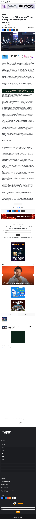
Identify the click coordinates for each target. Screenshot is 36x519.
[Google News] (20, 207)
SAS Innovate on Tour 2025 (5, 488)
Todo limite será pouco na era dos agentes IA (16, 317)
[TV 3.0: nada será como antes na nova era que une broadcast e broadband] (5, 382)
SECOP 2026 (3, 478)
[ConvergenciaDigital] (6, 2)
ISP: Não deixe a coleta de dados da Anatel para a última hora (15, 283)
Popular (26, 314)
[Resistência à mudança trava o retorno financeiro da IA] (4, 323)
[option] (18, 275)
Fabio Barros (4, 27)
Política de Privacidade (4, 443)
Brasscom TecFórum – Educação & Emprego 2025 (8, 490)
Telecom (6, 12)
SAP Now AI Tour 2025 (4, 491)
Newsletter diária (3, 444)
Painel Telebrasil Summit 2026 (5, 481)
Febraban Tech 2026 (4, 475)
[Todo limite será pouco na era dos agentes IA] (4, 319)
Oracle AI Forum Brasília (4, 487)
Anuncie (2, 441)
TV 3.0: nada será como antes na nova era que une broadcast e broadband (5, 420)
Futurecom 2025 (18, 203)
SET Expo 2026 (3, 477)
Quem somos (3, 440)
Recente (9, 314)
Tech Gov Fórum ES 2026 (4, 484)
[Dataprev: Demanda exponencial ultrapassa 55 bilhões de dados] (13, 382)
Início (3, 12)
